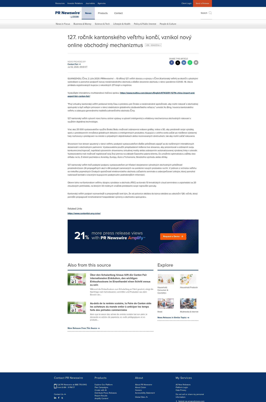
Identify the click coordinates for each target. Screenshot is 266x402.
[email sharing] (196, 63)
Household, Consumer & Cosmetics (163, 290)
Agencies (102, 3)
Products (103, 13)
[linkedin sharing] (183, 63)
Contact (118, 13)
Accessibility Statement (145, 392)
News (88, 13)
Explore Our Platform (103, 384)
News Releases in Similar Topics (172, 317)
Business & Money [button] (82, 23)
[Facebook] (58, 397)
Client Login (186, 3)
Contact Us (59, 394)
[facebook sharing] (171, 63)
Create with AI (101, 390)
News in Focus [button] (63, 23)
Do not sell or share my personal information (190, 396)
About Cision (140, 387)
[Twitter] (62, 397)
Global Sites (140, 397)
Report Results (101, 395)
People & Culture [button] (168, 23)
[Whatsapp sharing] (190, 63)
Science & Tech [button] (102, 23)
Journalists (90, 3)
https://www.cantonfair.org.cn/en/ (84, 213)
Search (204, 13)
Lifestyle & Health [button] (121, 23)
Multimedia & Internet (189, 311)
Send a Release (202, 3)
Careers (138, 390)
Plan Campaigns (101, 387)
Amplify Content (101, 398)
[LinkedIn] (55, 397)
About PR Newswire (143, 384)
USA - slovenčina (153, 45)
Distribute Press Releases (106, 392)
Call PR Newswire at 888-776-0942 (72, 384)
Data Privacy (181, 390)
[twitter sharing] (177, 63)
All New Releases (183, 384)
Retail (160, 311)
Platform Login (182, 387)
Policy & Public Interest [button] (145, 23)
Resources (60, 3)
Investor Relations (75, 3)
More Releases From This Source (82, 328)
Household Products (189, 287)
